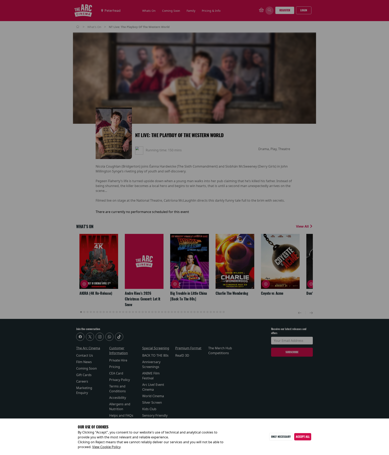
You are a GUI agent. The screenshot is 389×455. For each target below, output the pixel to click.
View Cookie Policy (106, 447)
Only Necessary (281, 437)
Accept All (303, 437)
